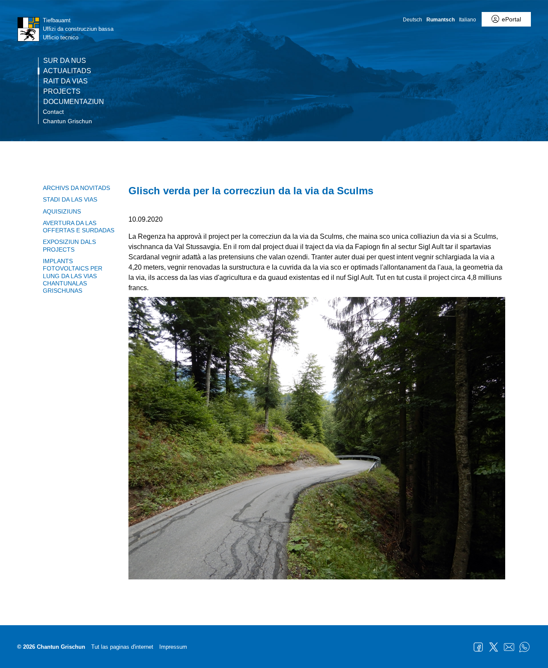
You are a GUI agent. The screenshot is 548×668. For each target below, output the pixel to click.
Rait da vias (65, 81)
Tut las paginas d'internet (122, 647)
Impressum (173, 647)
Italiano (467, 20)
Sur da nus (64, 60)
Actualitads (67, 71)
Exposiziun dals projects (69, 245)
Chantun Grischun (67, 121)
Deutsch (412, 20)
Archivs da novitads (76, 187)
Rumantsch (440, 20)
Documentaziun (73, 101)
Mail (509, 647)
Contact (53, 112)
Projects (61, 91)
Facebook (478, 647)
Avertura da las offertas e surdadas (78, 227)
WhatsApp (524, 647)
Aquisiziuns (62, 211)
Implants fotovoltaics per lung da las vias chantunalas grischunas (72, 276)
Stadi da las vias (70, 199)
